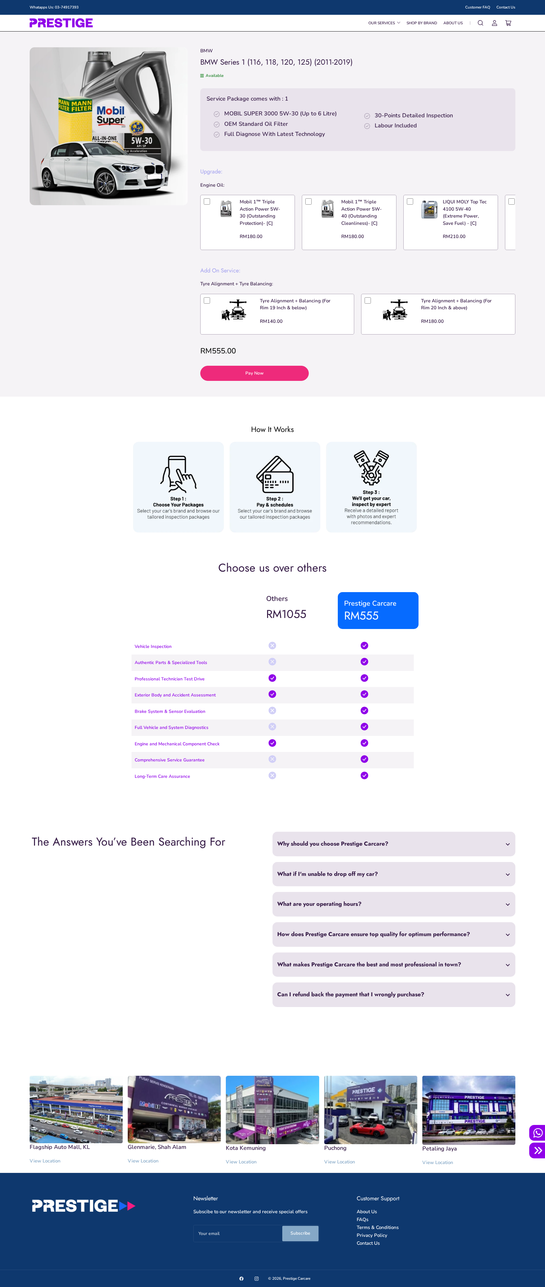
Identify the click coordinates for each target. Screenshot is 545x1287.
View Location (45, 1161)
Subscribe (300, 1233)
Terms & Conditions (378, 1227)
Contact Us (505, 7)
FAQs (362, 1219)
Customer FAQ (477, 7)
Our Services (381, 23)
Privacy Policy (372, 1235)
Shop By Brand (422, 23)
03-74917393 (67, 7)
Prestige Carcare (296, 1278)
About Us (453, 23)
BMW (206, 51)
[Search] (481, 23)
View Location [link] (437, 1162)
